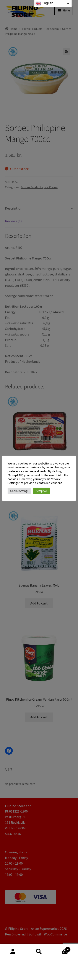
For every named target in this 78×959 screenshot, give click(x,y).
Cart (60, 948)
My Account (13, 951)
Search (39, 951)
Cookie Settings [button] (19, 491)
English (47, 3)
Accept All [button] (41, 491)
